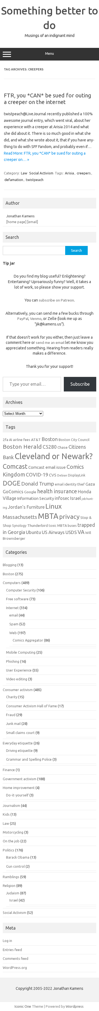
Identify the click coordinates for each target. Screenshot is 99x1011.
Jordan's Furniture (26, 507)
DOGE (11, 483)
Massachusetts (20, 517)
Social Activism (41, 173)
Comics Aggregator (28, 640)
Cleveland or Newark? (54, 456)
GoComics (13, 491)
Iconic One (23, 1006)
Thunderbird (37, 525)
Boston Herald (22, 446)
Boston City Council (74, 440)
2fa (5, 439)
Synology (19, 525)
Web (13, 633)
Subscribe (80, 384)
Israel (75, 498)
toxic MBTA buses (63, 525)
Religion (9, 885)
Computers (12, 583)
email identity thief (70, 484)
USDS (71, 532)
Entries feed (12, 950)
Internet (12, 608)
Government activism (19, 779)
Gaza (90, 484)
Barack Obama (17, 857)
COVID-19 (37, 474)
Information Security (35, 498)
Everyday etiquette (18, 743)
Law (24, 173)
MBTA (48, 516)
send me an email (50, 342)
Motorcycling (13, 832)
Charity (11, 697)
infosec (62, 498)
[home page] (16, 222)
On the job (11, 841)
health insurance (57, 491)
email (13, 615)
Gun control (15, 866)
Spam (13, 624)
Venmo (36, 318)
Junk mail (13, 723)
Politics (8, 850)
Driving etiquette (19, 750)
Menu (49, 53)
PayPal (22, 318)
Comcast (15, 466)
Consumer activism (18, 690)
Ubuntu (33, 532)
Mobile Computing (20, 652)
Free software (17, 599)
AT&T (36, 439)
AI (10, 440)
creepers (84, 173)
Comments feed (15, 958)
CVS (52, 475)
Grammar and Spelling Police (29, 759)
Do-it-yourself (17, 795)
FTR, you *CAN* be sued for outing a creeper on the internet (47, 98)
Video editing (16, 679)
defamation (13, 180)
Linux (53, 506)
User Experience (19, 670)
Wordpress (75, 1006)
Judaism (12, 893)
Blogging (9, 565)
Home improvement (19, 788)
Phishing (12, 661)
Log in (7, 940)
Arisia (69, 173)
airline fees (21, 440)
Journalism (11, 805)
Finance (9, 770)
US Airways (53, 532)
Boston (50, 439)
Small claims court (20, 733)
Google (30, 492)
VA (81, 532)
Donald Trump (37, 484)
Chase (62, 447)
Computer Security (21, 590)
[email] (32, 222)
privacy (69, 516)
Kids (6, 814)
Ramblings (11, 877)
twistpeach (34, 180)
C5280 (50, 447)
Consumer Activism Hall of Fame (31, 706)
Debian (62, 475)
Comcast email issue (47, 467)
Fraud (10, 715)
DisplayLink (76, 475)
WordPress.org (15, 967)
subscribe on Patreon (56, 300)
